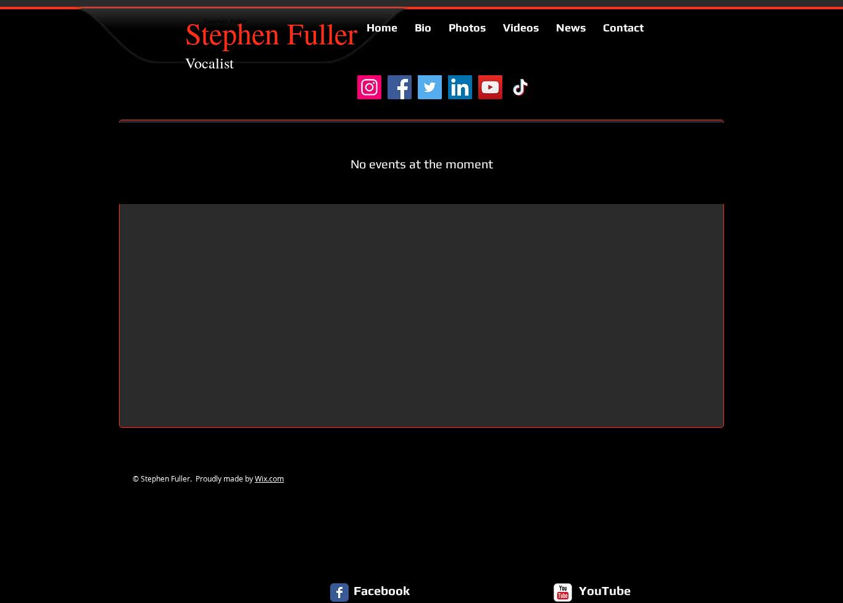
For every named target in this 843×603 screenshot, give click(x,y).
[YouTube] (490, 87)
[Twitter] (430, 87)
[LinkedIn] (460, 87)
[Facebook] (400, 87)
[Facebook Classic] (339, 592)
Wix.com (269, 478)
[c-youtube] (563, 592)
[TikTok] (521, 87)
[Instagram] (369, 87)
